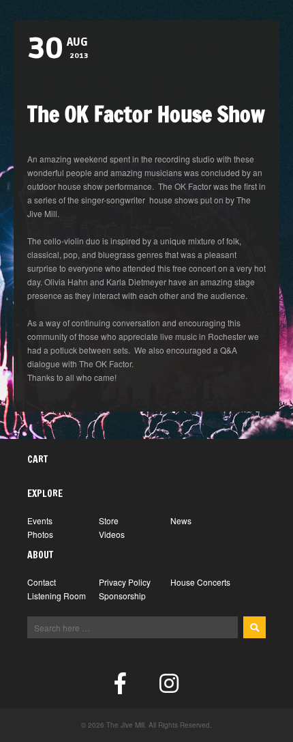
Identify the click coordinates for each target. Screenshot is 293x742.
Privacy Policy (125, 582)
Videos (112, 534)
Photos (40, 534)
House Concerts (200, 582)
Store (109, 520)
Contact (41, 582)
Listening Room (56, 595)
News (180, 520)
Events (39, 520)
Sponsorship (122, 595)
